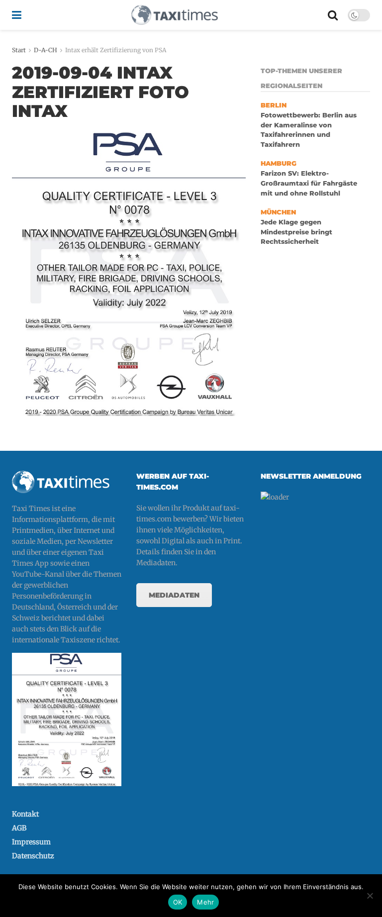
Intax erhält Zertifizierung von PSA (115, 50)
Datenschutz (33, 855)
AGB (19, 827)
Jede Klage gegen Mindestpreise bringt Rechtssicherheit (296, 231)
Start (19, 50)
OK (178, 902)
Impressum (31, 841)
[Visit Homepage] (174, 15)
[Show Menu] (16, 15)
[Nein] (370, 896)
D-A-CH (45, 50)
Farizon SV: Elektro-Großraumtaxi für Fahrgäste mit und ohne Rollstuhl (309, 183)
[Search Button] (333, 15)
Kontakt (25, 814)
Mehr (205, 902)
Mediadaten (174, 595)
